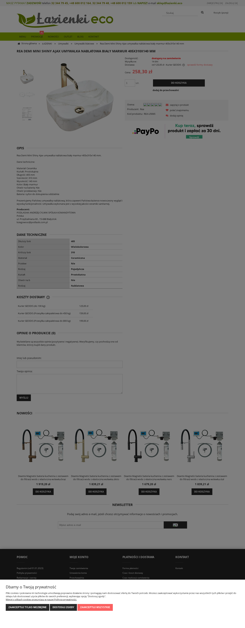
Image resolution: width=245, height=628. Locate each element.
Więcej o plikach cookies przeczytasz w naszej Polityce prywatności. (41, 599)
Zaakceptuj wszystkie (95, 607)
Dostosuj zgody (63, 607)
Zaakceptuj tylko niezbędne (27, 607)
